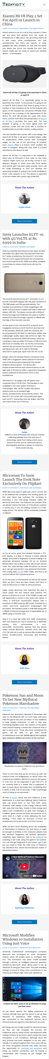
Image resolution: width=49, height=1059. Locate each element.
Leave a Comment (10, 28)
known (14, 798)
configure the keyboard (31, 1048)
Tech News (24, 488)
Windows (23, 948)
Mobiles (23, 247)
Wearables (24, 28)
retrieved (39, 837)
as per (20, 572)
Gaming (23, 708)
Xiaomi (10, 145)
